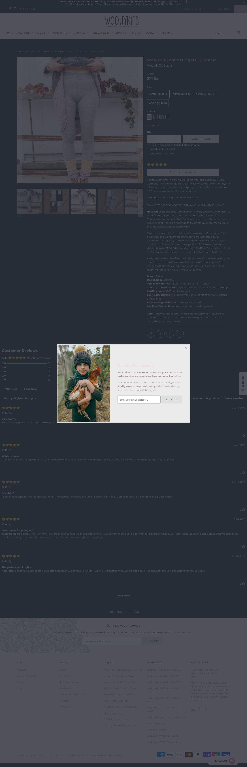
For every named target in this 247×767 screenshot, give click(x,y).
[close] (186, 348)
